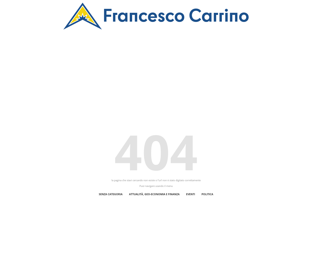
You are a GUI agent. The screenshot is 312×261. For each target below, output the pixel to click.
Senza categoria (111, 194)
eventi (190, 194)
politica (207, 194)
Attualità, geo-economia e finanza (154, 194)
